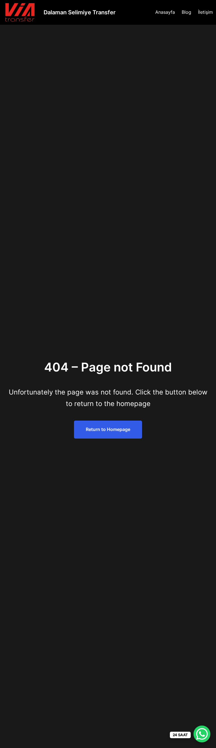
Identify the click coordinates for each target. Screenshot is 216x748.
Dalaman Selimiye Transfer (80, 12)
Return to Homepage (108, 429)
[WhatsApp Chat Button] (202, 734)
